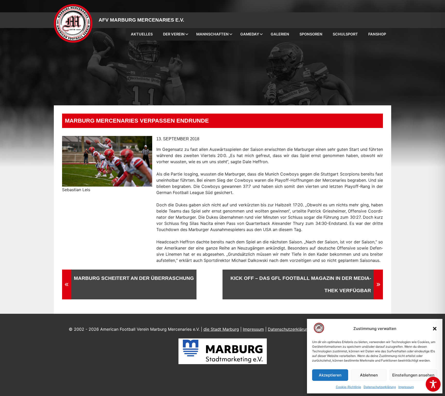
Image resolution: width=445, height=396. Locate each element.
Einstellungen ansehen (413, 375)
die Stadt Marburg (221, 329)
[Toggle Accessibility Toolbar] (433, 384)
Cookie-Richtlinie (348, 387)
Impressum (406, 387)
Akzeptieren (330, 375)
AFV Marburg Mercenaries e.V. (141, 20)
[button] (434, 328)
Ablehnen (369, 375)
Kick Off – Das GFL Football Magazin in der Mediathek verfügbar (300, 284)
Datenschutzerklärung (380, 387)
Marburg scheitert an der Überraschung (134, 278)
